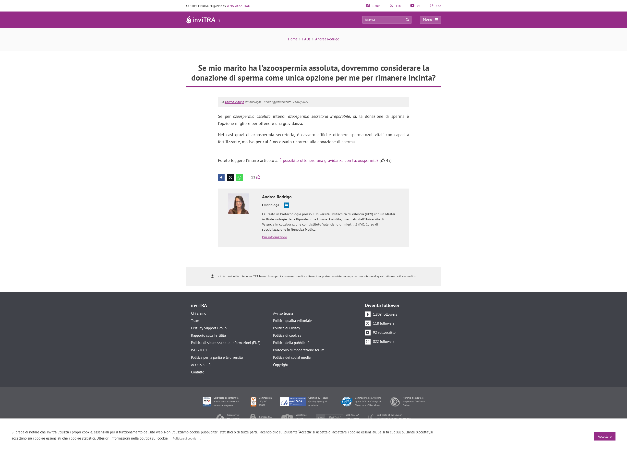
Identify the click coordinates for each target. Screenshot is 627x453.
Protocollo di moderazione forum (298, 350)
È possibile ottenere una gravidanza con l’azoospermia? (328, 160)
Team (195, 320)
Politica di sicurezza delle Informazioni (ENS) (225, 343)
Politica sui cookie (184, 438)
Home (292, 39)
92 (418, 6)
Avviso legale (283, 313)
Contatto (197, 372)
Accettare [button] (605, 436)
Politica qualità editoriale (292, 320)
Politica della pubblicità (291, 343)
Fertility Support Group (209, 328)
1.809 (375, 6)
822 (438, 6)
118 (398, 6)
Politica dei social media (292, 357)
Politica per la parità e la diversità (217, 357)
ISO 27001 (199, 350)
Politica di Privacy (286, 328)
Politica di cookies (287, 335)
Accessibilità (200, 365)
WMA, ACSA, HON (238, 6)
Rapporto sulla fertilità (208, 335)
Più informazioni (274, 237)
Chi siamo (198, 313)
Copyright (280, 365)
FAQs (306, 39)
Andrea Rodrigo (327, 39)
